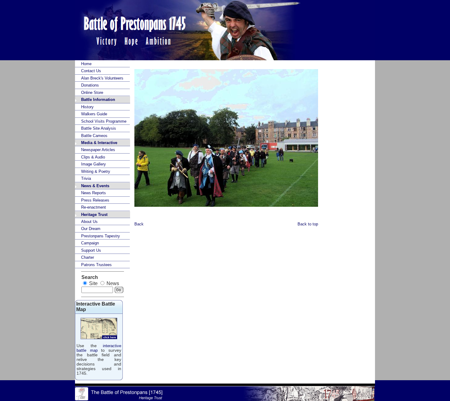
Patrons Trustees (96, 264)
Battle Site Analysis (98, 128)
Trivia (86, 178)
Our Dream (90, 228)
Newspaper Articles (98, 149)
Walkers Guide (94, 114)
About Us (89, 221)
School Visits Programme (103, 121)
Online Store (92, 92)
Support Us (91, 250)
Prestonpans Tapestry (100, 236)
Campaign (90, 243)
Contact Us (91, 71)
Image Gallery (93, 164)
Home (86, 63)
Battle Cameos (94, 135)
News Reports (93, 193)
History (87, 107)
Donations (90, 85)
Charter (87, 257)
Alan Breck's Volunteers (102, 78)
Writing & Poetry (95, 171)
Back (139, 224)
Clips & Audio (93, 157)
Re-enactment (93, 207)
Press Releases (95, 200)
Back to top (308, 224)
